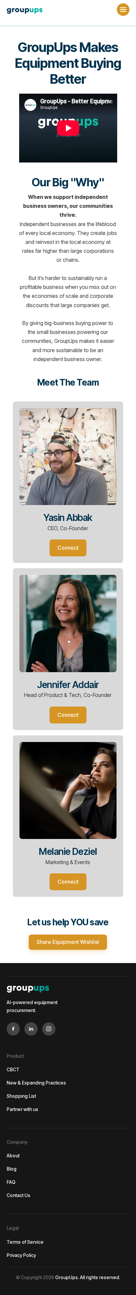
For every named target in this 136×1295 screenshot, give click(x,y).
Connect (68, 547)
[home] (26, 10)
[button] (123, 9)
